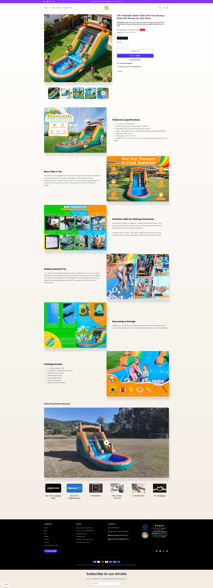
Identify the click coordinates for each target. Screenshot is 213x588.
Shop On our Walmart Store (84, 531)
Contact (46, 539)
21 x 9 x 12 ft (122, 38)
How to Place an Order (51, 545)
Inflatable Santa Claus (83, 542)
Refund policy (92, 565)
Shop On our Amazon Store (84, 528)
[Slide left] (46, 93)
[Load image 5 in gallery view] (103, 93)
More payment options (135, 59)
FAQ (45, 534)
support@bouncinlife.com (119, 535)
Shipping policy (120, 565)
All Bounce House (81, 534)
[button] (46, 7)
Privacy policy (100, 565)
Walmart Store (74, 498)
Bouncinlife (84, 565)
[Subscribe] (119, 584)
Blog (45, 531)
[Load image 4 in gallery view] (90, 93)
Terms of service (110, 565)
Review (46, 536)
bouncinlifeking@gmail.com (119, 539)
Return (162, 496)
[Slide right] (111, 93)
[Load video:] (106, 443)
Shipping (119, 32)
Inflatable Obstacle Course (84, 539)
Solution (46, 542)
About (46, 528)
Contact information (131, 565)
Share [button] (120, 71)
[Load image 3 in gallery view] (78, 93)
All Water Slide (80, 536)
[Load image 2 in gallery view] (66, 93)
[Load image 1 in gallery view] (54, 93)
